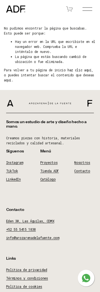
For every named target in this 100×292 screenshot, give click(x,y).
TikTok (12, 171)
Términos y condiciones (27, 278)
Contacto (82, 171)
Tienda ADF (49, 171)
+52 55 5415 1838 (21, 229)
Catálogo (48, 179)
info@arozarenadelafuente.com (32, 237)
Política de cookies (24, 286)
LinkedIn (13, 179)
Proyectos (49, 162)
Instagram (14, 162)
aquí (7, 80)
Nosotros (82, 162)
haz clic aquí (79, 70)
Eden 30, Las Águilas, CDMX (30, 221)
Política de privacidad (26, 269)
